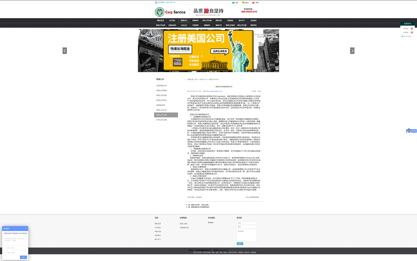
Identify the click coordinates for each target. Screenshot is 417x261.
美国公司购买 (230, 25)
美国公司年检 (161, 95)
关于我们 (172, 20)
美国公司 (184, 20)
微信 (246, 2)
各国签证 (230, 20)
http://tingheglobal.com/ (214, 91)
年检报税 (195, 25)
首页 (195, 79)
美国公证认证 (161, 110)
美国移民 (195, 20)
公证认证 (184, 25)
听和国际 (198, 197)
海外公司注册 (207, 20)
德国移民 (207, 25)
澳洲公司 (219, 25)
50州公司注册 (161, 120)
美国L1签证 (184, 224)
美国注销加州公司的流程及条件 (200, 207)
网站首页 (160, 20)
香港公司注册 (160, 25)
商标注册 (219, 20)
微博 (257, 2)
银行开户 (242, 20)
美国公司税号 (161, 100)
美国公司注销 (161, 115)
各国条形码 (172, 25)
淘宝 (236, 2)
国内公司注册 (242, 25)
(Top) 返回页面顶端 (252, 197)
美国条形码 (160, 105)
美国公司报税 (161, 90)
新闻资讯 (254, 25)
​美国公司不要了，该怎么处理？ (200, 205)
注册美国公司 (161, 86)
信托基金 (254, 20)
